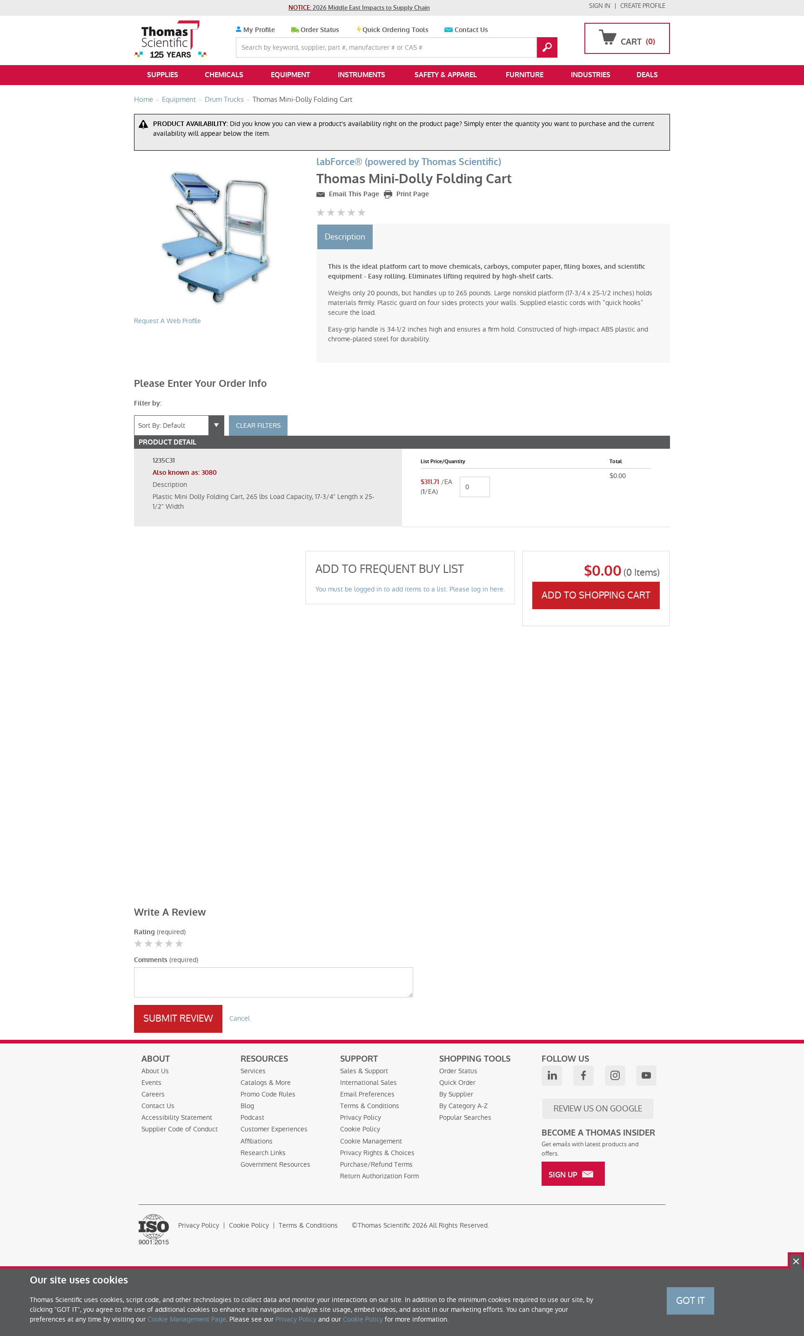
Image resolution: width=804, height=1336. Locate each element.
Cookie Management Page (186, 1319)
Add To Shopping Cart (596, 595)
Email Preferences (367, 1094)
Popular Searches (465, 1117)
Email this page (353, 194)
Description (345, 236)
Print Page (412, 194)
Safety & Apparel (446, 75)
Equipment (290, 75)
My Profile (258, 30)
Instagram (615, 1075)
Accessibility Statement (176, 1117)
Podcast (252, 1117)
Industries (590, 75)
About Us (155, 1071)
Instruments (361, 75)
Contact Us (471, 30)
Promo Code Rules (268, 1094)
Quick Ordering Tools (395, 30)
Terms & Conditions (369, 1105)
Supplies (162, 75)
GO (547, 47)
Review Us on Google (598, 1108)
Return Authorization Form (379, 1176)
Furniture (524, 75)
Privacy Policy (360, 1117)
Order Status (320, 30)
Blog (247, 1105)
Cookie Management (371, 1141)
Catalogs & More (266, 1082)
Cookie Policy (360, 1129)
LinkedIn (552, 1075)
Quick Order (457, 1082)
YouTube (646, 1075)
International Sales (368, 1082)
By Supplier (456, 1094)
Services (253, 1071)
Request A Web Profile (167, 321)
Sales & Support (364, 1071)
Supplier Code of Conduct (179, 1129)
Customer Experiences (274, 1129)
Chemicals (224, 75)
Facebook (583, 1075)
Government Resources (275, 1164)
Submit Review (178, 1018)
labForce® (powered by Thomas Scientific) (408, 162)
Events (151, 1082)
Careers (153, 1094)
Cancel (239, 1018)
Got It (690, 1300)
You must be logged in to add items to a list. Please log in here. (410, 589)
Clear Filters (258, 425)
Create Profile (642, 5)
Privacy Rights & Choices (377, 1152)
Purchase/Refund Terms (376, 1164)
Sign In (599, 5)
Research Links (263, 1152)
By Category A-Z (463, 1105)
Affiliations (257, 1141)
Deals (647, 75)
